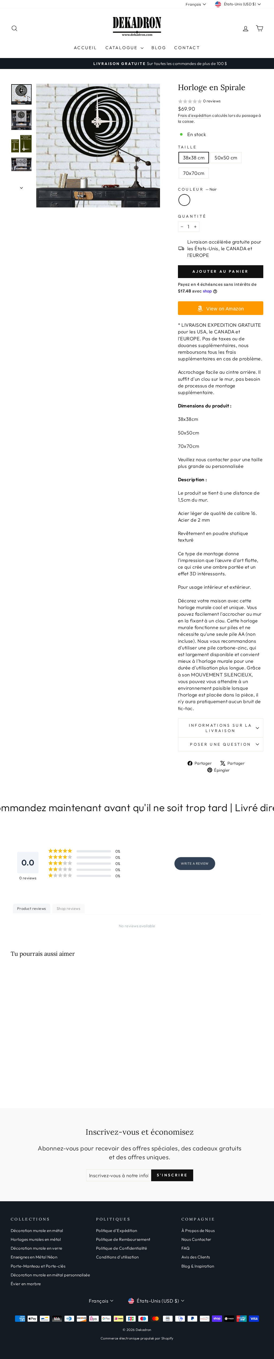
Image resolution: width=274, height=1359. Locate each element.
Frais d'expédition (194, 115)
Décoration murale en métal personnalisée (50, 1274)
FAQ (185, 1248)
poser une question (220, 744)
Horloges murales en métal (36, 1239)
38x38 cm (194, 158)
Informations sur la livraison (220, 728)
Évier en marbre (26, 1283)
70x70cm (193, 173)
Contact (187, 47)
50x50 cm (226, 158)
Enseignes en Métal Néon (34, 1257)
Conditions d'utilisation (117, 1257)
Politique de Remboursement (123, 1239)
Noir (184, 200)
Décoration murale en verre (36, 1248)
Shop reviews (68, 908)
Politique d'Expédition (116, 1230)
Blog (158, 47)
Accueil (85, 47)
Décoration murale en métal (37, 1230)
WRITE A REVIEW (194, 863)
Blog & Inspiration (197, 1266)
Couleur (197, 189)
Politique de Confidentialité (121, 1248)
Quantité (192, 216)
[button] (220, 101)
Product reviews (31, 908)
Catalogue (122, 47)
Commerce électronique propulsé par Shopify (137, 1338)
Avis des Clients (195, 1257)
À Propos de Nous (198, 1230)
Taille (187, 147)
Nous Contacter (196, 1239)
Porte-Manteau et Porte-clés (38, 1266)
